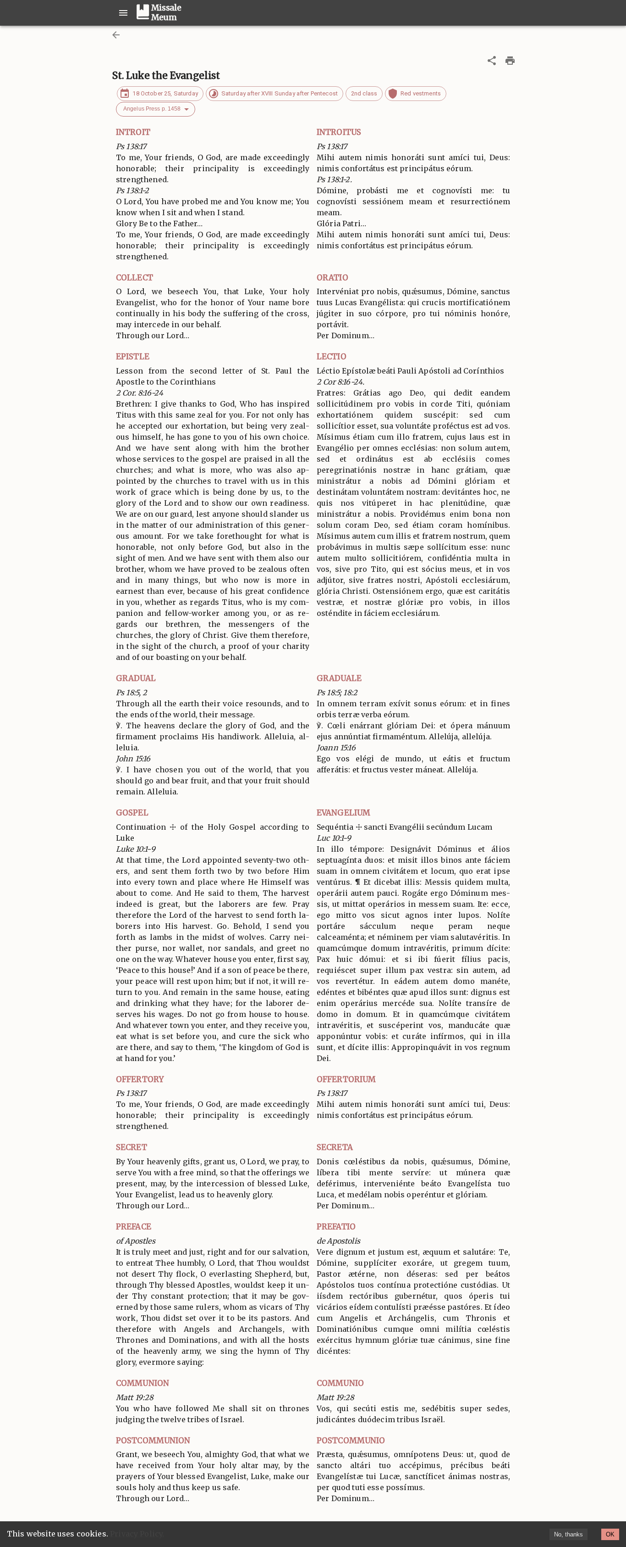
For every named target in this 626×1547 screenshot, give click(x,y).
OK (610, 1534)
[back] (116, 35)
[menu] (123, 13)
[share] (492, 60)
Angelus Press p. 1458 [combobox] (152, 109)
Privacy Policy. (137, 1533)
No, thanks (568, 1534)
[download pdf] (510, 60)
